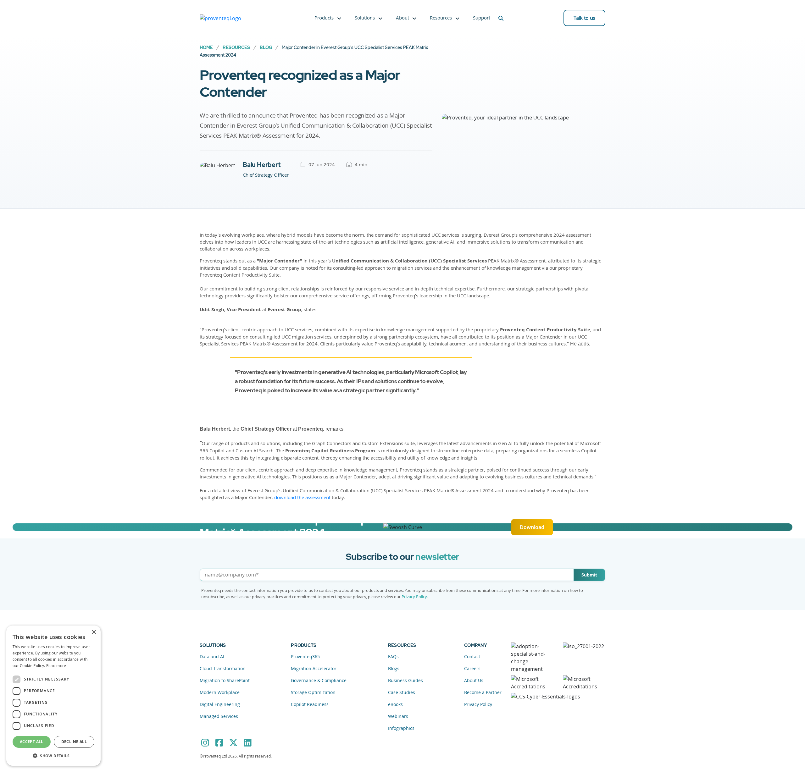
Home (206, 47)
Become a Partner (483, 692)
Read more (56, 665)
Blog (266, 47)
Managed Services (219, 716)
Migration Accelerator (313, 668)
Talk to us (584, 17)
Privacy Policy (414, 596)
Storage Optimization (313, 692)
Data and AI (212, 656)
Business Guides (405, 680)
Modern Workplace (220, 692)
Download (532, 527)
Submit (589, 575)
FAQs (393, 656)
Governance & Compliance (319, 680)
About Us (473, 680)
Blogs (393, 668)
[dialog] (53, 696)
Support (481, 17)
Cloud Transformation (223, 668)
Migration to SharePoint (225, 680)
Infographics (401, 728)
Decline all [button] (74, 741)
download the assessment (302, 497)
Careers (472, 668)
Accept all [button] (31, 741)
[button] (53, 755)
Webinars (398, 716)
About (402, 17)
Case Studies (401, 692)
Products (324, 17)
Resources (441, 17)
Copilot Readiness (310, 704)
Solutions (365, 17)
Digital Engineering (220, 704)
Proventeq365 (305, 656)
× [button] (93, 632)
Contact (472, 656)
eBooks (395, 704)
